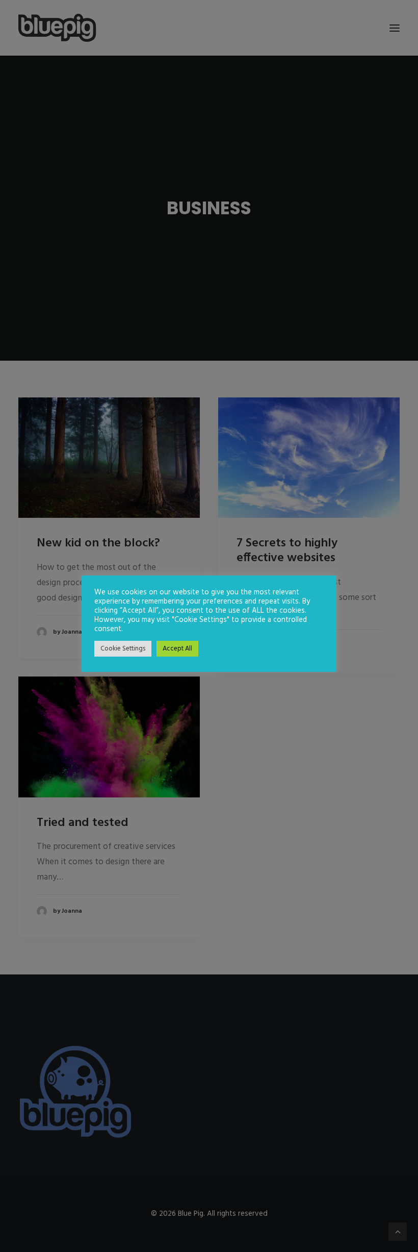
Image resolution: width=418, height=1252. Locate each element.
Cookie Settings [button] (122, 648)
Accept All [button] (177, 648)
